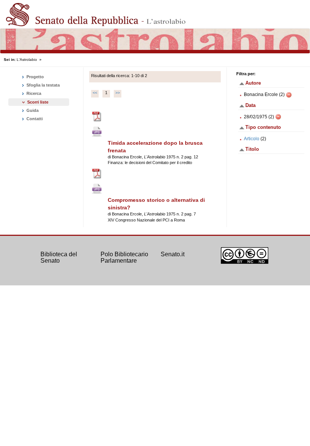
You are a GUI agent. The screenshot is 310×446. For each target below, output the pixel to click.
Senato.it (172, 254)
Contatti (34, 118)
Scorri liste (37, 102)
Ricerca (33, 93)
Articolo (251, 138)
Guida (32, 110)
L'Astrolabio (27, 59)
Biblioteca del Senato (58, 257)
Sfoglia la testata (42, 85)
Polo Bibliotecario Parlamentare (124, 257)
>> (117, 92)
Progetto (34, 76)
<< (95, 92)
